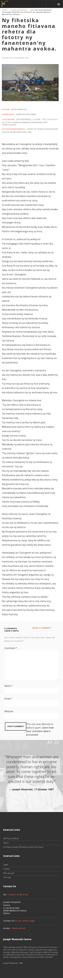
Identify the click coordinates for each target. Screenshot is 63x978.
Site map (7, 877)
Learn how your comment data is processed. (39, 731)
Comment (10, 648)
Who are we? (8, 873)
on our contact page (25, 920)
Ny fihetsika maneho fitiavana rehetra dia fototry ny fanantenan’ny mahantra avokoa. (29, 34)
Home (4, 10)
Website (8, 711)
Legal (5, 864)
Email (8, 698)
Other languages (19, 10)
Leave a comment (41, 628)
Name (8, 685)
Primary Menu (59, 3)
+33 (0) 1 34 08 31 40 (18, 894)
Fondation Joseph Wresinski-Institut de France (23, 847)
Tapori (6, 842)
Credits (6, 868)
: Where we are (18, 928)
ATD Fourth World (11, 838)
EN (42, 4)
